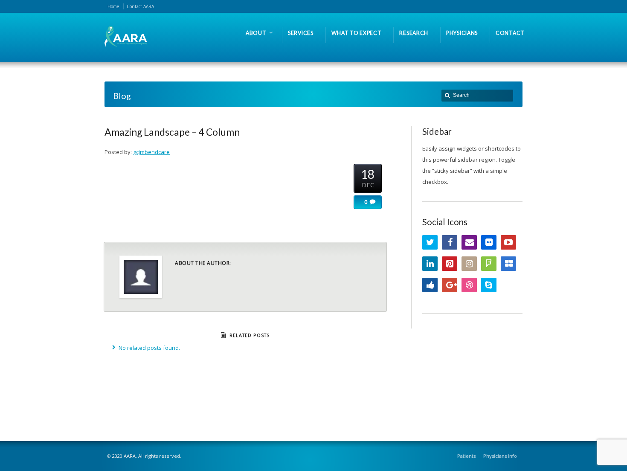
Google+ (449, 285)
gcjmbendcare (151, 152)
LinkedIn (430, 263)
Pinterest (449, 263)
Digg (430, 285)
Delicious (508, 263)
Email (469, 242)
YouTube (508, 242)
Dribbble (469, 285)
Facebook (449, 242)
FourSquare (488, 263)
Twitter (430, 242)
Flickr (488, 242)
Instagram (469, 263)
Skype (488, 285)
